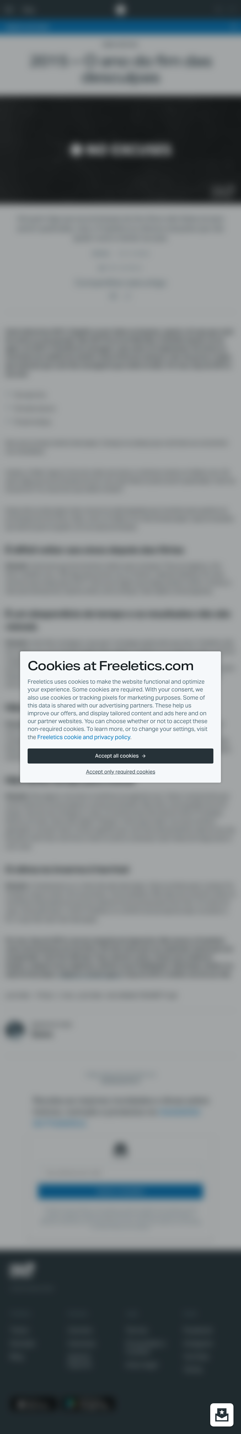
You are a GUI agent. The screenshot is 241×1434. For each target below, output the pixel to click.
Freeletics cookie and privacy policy (83, 737)
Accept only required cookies (120, 772)
